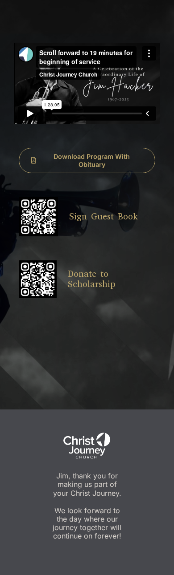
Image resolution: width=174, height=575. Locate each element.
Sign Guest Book (103, 216)
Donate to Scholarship (92, 279)
